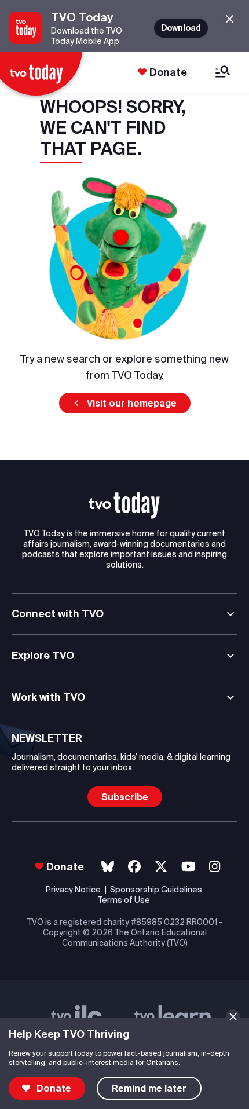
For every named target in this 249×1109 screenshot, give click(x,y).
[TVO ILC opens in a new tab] (76, 1016)
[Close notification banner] (233, 1016)
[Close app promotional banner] (229, 19)
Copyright (62, 932)
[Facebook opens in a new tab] (134, 866)
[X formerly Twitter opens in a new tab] (161, 866)
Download (181, 27)
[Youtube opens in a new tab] (188, 866)
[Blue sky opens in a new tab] (107, 866)
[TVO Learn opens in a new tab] (172, 1016)
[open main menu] (222, 73)
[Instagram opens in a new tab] (214, 866)
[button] (125, 403)
